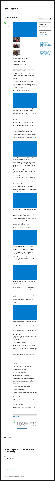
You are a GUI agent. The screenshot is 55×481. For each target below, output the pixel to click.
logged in (11, 438)
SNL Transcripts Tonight (13, 8)
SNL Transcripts (16, 416)
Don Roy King (6, 24)
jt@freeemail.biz (11, 469)
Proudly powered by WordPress (18, 476)
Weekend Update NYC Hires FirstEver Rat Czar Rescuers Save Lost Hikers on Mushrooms (45, 45)
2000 (4, 27)
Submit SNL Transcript (43, 34)
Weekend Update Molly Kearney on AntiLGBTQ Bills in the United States (45, 49)
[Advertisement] (25, 29)
